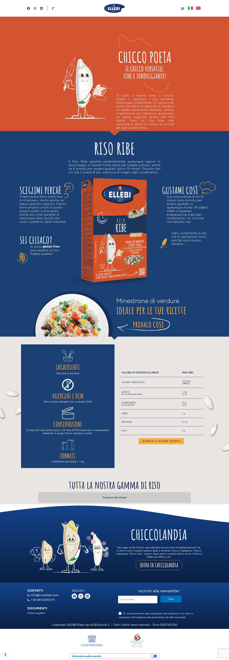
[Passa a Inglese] (198, 8)
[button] (182, 8)
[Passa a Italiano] (190, 8)
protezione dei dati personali (168, 617)
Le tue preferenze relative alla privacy (127, 656)
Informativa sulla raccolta (86, 656)
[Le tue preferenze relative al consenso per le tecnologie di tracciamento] (5, 655)
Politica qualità (36, 613)
